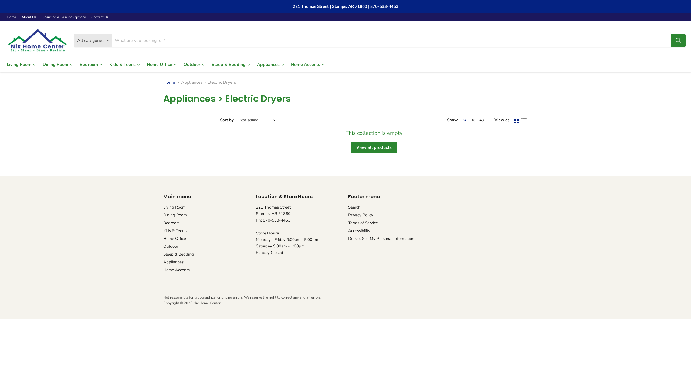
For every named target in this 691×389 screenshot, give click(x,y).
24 (464, 120)
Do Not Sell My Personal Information (381, 238)
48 (481, 120)
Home (11, 17)
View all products (374, 147)
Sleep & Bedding (229, 65)
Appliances (269, 65)
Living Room (19, 65)
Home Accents (306, 65)
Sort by (227, 120)
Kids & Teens (123, 65)
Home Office (160, 65)
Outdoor (192, 65)
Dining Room (56, 65)
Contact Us (100, 17)
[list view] (524, 120)
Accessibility (359, 230)
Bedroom (89, 65)
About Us (29, 17)
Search (354, 207)
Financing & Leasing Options (64, 17)
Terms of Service (363, 223)
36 (473, 120)
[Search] (678, 40)
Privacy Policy (360, 215)
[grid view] (516, 120)
